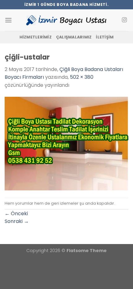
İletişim (105, 37)
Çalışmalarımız (74, 37)
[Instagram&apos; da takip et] (124, 20)
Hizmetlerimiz (35, 37)
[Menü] (8, 20)
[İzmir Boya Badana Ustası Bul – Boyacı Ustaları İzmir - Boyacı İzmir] (66, 20)
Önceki (16, 213)
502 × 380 (81, 77)
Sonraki (17, 221)
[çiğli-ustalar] (66, 143)
